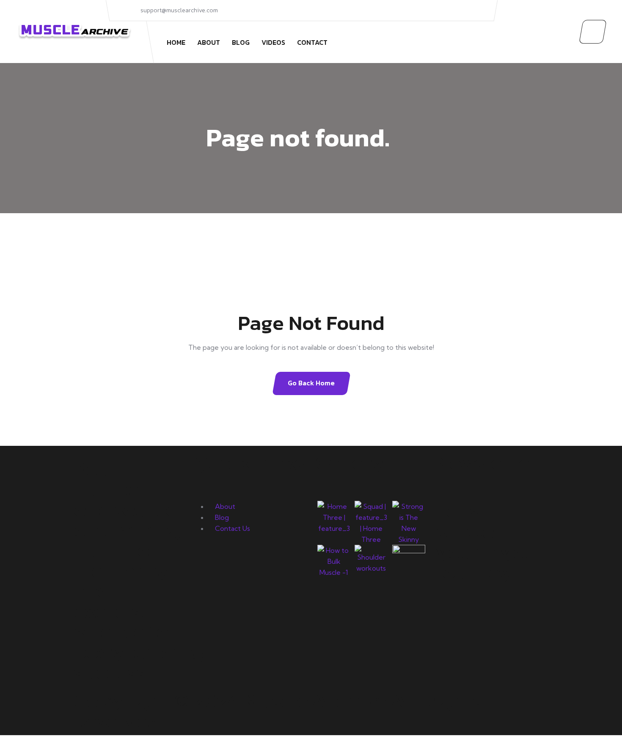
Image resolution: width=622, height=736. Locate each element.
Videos (273, 42)
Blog (241, 42)
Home (176, 42)
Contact (312, 42)
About (208, 42)
